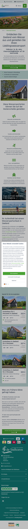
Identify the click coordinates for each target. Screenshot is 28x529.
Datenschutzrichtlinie (15, 263)
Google (22, 263)
